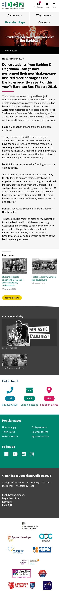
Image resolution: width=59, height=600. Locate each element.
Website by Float (25, 485)
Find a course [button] (15, 15)
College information (13, 482)
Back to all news (12, 297)
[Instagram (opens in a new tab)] (32, 454)
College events (39, 427)
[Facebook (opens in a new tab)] (6, 454)
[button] (38, 5)
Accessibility (32, 482)
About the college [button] (15, 22)
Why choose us (10, 436)
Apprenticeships (40, 436)
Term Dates (8, 431)
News (14, 50)
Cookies (46, 482)
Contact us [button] (44, 22)
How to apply (9, 427)
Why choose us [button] (44, 15)
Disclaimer (7, 485)
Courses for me (40, 431)
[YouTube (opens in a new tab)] (15, 454)
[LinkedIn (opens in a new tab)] (24, 454)
